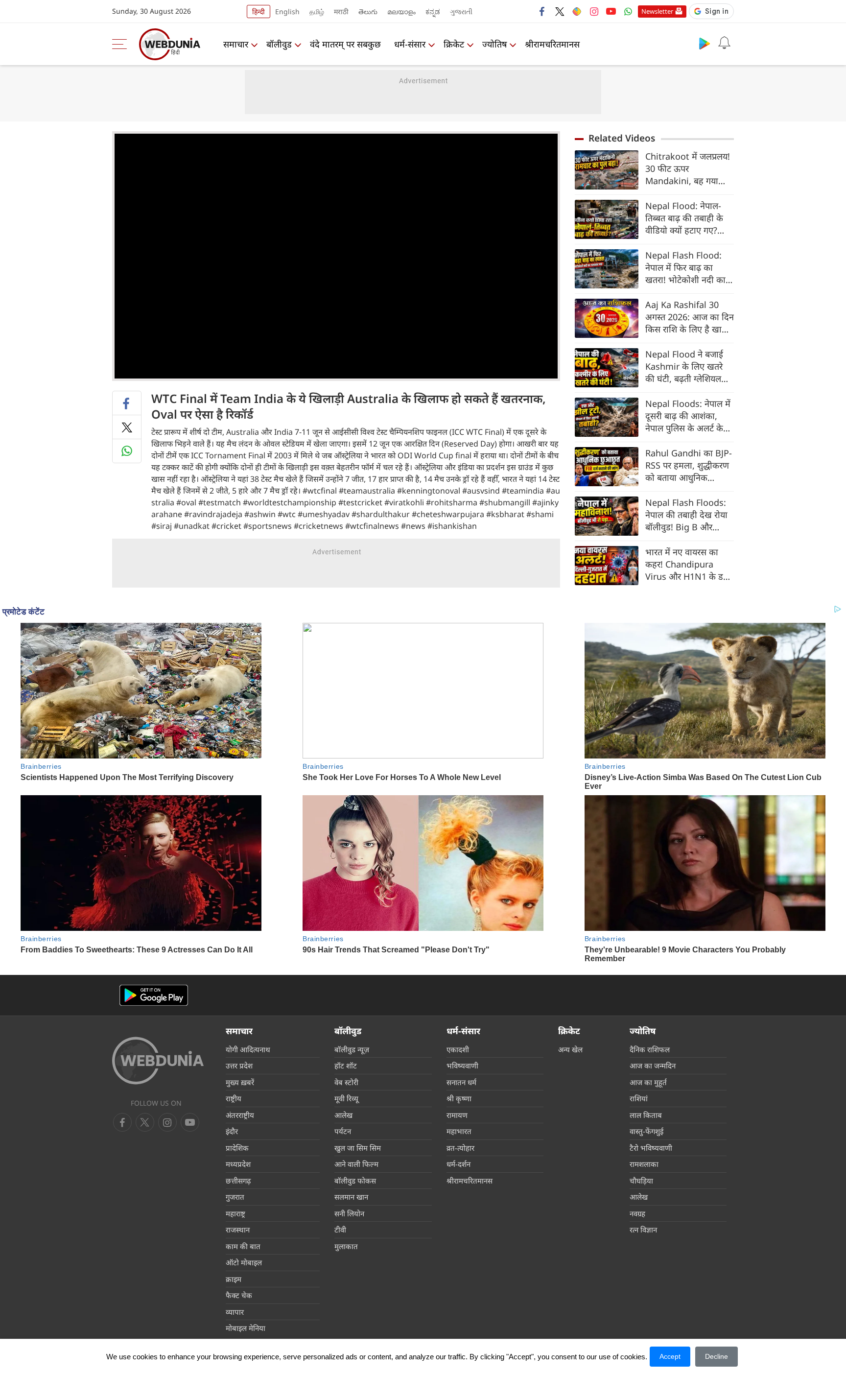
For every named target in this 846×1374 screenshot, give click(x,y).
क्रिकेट (454, 44)
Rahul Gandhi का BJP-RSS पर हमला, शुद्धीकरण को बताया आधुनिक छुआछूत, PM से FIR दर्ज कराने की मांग (688, 465)
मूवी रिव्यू (346, 1098)
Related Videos (621, 138)
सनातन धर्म (461, 1082)
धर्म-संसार (409, 44)
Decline (716, 1356)
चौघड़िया (641, 1180)
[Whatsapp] (628, 11)
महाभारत (458, 1131)
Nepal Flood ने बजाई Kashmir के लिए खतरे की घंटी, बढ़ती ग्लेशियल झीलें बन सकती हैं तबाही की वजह (685, 366)
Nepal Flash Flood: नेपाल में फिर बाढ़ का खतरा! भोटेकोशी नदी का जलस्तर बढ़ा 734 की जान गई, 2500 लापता (687, 267)
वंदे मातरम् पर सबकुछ (345, 44)
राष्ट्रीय (233, 1098)
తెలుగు (367, 11)
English (287, 11)
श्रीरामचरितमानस (552, 44)
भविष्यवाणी (462, 1065)
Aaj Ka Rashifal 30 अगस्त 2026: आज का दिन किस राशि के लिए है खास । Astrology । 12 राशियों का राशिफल (689, 317)
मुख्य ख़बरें (240, 1082)
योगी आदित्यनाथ (248, 1049)
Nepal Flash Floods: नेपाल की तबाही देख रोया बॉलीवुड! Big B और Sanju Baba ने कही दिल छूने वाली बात (688, 515)
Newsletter (657, 11)
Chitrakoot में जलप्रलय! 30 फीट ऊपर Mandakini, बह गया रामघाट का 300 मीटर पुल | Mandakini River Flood (687, 168)
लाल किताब (646, 1115)
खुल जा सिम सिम (357, 1148)
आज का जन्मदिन (653, 1065)
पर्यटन (342, 1131)
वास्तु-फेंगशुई (646, 1131)
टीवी (340, 1229)
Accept (670, 1356)
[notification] (724, 43)
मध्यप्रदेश (238, 1164)
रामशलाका (644, 1164)
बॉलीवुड (279, 44)
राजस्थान (238, 1229)
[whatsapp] (127, 451)
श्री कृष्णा (458, 1098)
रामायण (457, 1115)
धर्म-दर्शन (458, 1164)
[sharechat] (576, 11)
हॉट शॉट (345, 1065)
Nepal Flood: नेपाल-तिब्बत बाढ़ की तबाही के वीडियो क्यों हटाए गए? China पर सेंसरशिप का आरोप (684, 218)
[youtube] (611, 11)
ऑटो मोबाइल (244, 1262)
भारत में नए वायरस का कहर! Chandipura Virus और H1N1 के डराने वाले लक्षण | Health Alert (689, 564)
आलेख (343, 1115)
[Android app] (153, 995)
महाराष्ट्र (235, 1213)
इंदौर (232, 1131)
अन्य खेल (570, 1049)
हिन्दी (258, 11)
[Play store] (704, 43)
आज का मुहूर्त (648, 1082)
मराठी (341, 11)
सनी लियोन (349, 1213)
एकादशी (457, 1049)
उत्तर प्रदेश (239, 1065)
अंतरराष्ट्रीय (240, 1115)
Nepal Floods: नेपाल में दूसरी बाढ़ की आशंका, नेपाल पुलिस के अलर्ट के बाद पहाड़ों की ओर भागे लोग (687, 416)
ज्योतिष (494, 44)
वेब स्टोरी (346, 1082)
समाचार (235, 44)
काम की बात (243, 1246)
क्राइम (233, 1279)
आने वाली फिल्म (356, 1164)
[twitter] (559, 11)
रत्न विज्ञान (643, 1229)
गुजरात (235, 1197)
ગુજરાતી (461, 11)
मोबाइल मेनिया (245, 1328)
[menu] (122, 44)
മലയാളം (401, 11)
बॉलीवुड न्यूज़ (351, 1049)
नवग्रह (637, 1213)
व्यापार (235, 1312)
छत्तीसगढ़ (238, 1180)
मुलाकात (346, 1246)
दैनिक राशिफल (650, 1049)
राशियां (639, 1098)
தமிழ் (316, 11)
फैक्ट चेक (239, 1295)
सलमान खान (351, 1197)
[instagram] (594, 11)
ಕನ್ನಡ (432, 11)
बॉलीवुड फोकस (355, 1180)
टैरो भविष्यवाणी (651, 1148)
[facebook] (542, 11)
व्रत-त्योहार (460, 1148)
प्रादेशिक (237, 1148)
